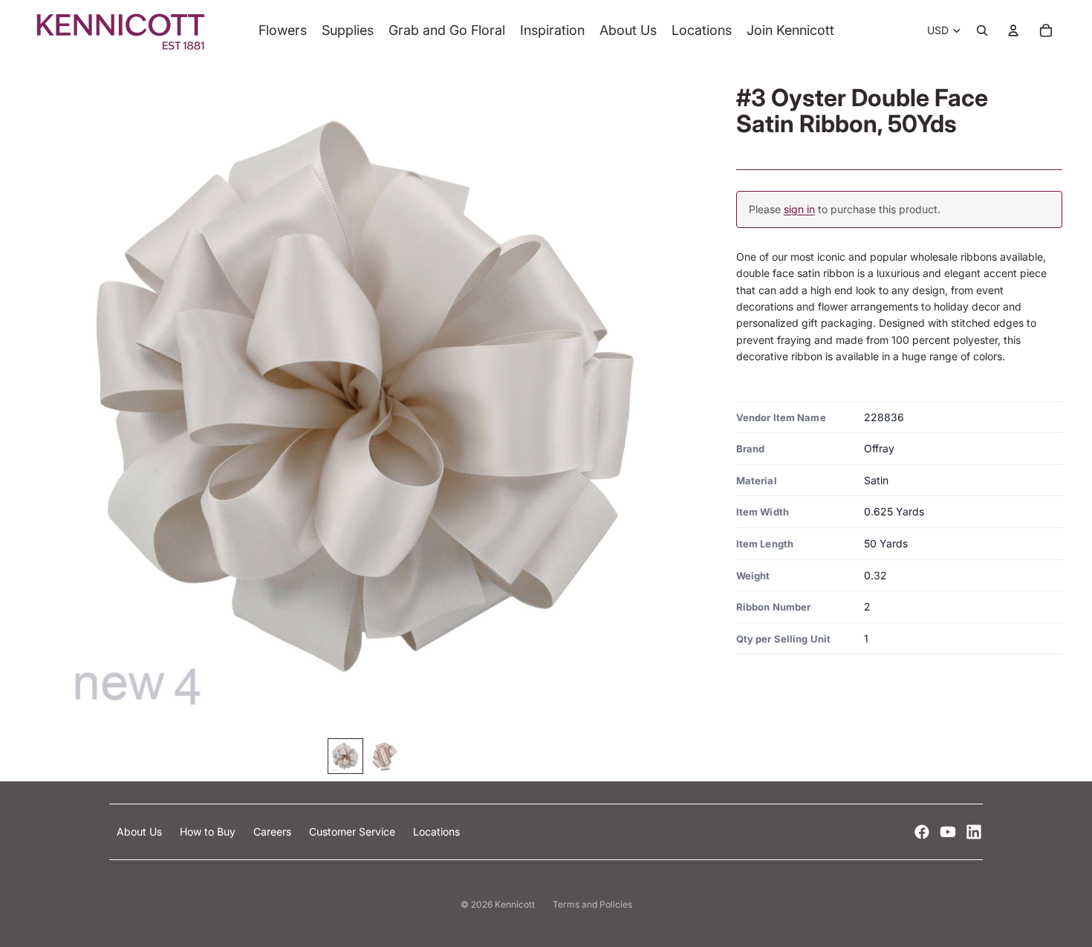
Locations (436, 831)
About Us (141, 831)
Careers (273, 831)
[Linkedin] (974, 832)
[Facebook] (922, 832)
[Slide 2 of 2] (384, 756)
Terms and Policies (592, 904)
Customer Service (353, 831)
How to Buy (209, 831)
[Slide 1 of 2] (345, 756)
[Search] (982, 30)
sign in (799, 210)
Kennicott (515, 904)
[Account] (1013, 30)
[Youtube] (948, 832)
